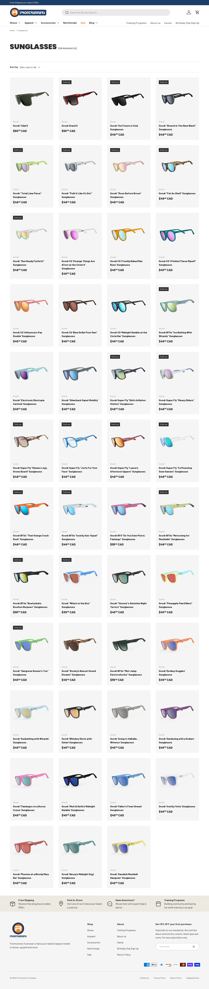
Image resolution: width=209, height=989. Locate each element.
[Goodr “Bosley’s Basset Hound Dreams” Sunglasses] (80, 644)
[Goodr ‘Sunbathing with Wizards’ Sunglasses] (31, 712)
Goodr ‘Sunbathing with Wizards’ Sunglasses (31, 740)
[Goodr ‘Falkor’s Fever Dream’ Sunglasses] (128, 779)
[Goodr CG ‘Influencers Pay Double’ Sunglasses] (31, 305)
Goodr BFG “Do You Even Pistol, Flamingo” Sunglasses (127, 537)
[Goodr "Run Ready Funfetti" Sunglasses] (31, 234)
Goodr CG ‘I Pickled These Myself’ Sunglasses (177, 263)
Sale (83, 22)
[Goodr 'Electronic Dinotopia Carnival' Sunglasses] (31, 373)
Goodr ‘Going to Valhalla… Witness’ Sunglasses (124, 740)
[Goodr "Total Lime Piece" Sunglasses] (31, 166)
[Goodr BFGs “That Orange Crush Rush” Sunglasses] (31, 509)
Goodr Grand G (70, 125)
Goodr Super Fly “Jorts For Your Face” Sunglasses (79, 469)
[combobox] (116, 12)
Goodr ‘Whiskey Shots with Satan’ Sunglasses (77, 740)
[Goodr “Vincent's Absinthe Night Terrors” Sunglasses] (128, 576)
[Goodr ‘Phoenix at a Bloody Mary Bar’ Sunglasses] (31, 847)
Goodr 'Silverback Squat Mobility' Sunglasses (80, 402)
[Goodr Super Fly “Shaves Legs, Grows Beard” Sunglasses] (31, 441)
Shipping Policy (192, 978)
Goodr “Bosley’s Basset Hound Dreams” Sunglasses (79, 672)
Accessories (48, 22)
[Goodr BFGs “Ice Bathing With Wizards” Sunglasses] (177, 305)
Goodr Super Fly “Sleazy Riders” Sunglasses (176, 402)
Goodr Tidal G (20, 125)
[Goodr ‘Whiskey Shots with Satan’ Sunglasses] (80, 712)
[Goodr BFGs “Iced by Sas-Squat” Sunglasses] (80, 509)
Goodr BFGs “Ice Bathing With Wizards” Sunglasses (175, 334)
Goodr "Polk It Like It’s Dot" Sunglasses (77, 195)
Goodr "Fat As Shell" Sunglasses (177, 193)
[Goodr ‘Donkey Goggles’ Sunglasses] (177, 644)
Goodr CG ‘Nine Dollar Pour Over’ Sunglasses (79, 334)
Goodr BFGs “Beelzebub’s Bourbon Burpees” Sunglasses (30, 605)
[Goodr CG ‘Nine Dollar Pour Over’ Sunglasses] (80, 305)
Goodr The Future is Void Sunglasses (124, 127)
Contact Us (144, 978)
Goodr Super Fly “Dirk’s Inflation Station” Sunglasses (128, 402)
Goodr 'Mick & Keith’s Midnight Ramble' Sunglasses (78, 808)
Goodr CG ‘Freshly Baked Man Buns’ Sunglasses (126, 263)
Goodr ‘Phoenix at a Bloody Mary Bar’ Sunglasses (31, 876)
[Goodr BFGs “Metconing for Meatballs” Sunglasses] (177, 509)
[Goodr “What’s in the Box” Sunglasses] (80, 576)
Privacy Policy (159, 978)
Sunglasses (23, 30)
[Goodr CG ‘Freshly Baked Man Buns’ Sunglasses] (128, 234)
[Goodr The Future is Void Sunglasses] (128, 99)
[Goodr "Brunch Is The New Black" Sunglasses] (177, 99)
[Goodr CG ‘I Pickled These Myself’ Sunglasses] (177, 234)
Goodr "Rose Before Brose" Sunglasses (125, 195)
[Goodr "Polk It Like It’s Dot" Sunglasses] (80, 166)
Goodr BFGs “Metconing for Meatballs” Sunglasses (174, 537)
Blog (91, 22)
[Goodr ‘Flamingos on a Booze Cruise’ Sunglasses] (31, 779)
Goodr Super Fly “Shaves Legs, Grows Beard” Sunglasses (30, 469)
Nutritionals (70, 22)
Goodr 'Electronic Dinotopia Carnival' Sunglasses (28, 402)
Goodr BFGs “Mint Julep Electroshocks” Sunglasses (126, 672)
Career (168, 22)
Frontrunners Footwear (26, 978)
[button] (197, 12)
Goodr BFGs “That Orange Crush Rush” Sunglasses (31, 537)
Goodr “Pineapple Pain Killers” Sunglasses (175, 605)
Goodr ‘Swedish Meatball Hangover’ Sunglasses (124, 876)
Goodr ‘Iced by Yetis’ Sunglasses (177, 806)
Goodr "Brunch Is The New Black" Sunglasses (177, 127)
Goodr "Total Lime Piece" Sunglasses (27, 195)
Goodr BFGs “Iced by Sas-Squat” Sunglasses (80, 537)
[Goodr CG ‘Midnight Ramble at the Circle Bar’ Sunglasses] (128, 305)
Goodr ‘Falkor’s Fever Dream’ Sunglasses (126, 808)
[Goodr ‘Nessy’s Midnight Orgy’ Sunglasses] (80, 847)
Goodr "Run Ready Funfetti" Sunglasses (28, 263)
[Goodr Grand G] (80, 99)
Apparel (29, 22)
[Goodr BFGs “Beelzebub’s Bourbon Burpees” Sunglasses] (31, 576)
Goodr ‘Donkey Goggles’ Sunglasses (172, 672)
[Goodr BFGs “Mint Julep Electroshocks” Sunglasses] (128, 644)
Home (12, 30)
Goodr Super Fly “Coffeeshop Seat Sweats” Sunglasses (175, 469)
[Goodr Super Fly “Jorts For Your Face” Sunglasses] (80, 441)
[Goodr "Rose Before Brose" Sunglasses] (128, 166)
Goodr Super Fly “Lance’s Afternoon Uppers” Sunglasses (128, 469)
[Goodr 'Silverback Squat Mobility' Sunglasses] (80, 373)
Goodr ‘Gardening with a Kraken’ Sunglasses (176, 740)
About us (155, 22)
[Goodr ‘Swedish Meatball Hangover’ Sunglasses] (128, 847)
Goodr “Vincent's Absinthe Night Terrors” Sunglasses (128, 605)
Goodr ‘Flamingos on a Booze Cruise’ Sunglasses (29, 808)
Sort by (14, 67)
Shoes (13, 22)
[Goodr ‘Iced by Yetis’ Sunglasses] (177, 779)
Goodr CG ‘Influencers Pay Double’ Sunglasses (27, 334)
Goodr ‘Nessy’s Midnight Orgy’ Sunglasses (78, 876)
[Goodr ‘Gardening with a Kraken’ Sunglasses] (177, 712)
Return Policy (124, 954)
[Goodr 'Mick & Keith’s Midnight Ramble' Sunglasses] (80, 779)
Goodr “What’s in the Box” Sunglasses (76, 605)
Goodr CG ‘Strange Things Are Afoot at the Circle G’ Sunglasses (78, 265)
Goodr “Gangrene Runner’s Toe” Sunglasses (31, 672)
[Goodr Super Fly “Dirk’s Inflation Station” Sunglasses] (128, 373)
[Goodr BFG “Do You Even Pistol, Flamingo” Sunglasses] (128, 509)
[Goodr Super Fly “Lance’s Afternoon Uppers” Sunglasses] (128, 441)
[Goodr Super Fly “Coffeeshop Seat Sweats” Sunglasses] (177, 441)
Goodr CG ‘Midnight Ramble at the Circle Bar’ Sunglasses (128, 334)
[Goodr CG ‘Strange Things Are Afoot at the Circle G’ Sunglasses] (80, 234)
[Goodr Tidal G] (31, 99)
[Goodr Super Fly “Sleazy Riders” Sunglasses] (177, 373)
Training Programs (136, 22)
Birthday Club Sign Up (187, 22)
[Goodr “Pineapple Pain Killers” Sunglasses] (177, 576)
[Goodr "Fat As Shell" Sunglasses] (177, 166)
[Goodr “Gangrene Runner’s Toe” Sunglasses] (31, 644)
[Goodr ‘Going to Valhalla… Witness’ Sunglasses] (128, 712)
